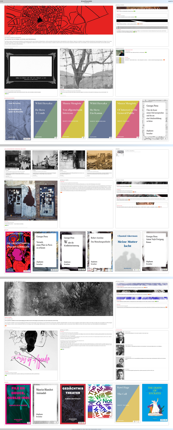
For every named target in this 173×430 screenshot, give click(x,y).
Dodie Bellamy (6, 371)
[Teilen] (7, 100)
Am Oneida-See (9, 319)
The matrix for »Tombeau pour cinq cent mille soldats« (70, 91)
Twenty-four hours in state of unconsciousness (69, 183)
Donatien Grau (127, 49)
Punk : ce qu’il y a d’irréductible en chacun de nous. (125, 11)
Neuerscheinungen (9, 98)
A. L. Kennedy (118, 22)
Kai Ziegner (127, 369)
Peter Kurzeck (127, 332)
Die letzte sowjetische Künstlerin (13, 37)
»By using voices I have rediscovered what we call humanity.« (135, 52)
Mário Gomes (6, 221)
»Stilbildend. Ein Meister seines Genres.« (39, 171)
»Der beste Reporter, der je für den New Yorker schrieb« (15, 171)
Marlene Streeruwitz (119, 205)
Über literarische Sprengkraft (122, 306)
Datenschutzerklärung (94, 429)
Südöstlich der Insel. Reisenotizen (93, 171)
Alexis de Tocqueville (8, 317)
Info (81, 429)
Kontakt (89, 429)
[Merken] (33, 100)
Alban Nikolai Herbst (129, 345)
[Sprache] (170, 1)
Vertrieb (87, 429)
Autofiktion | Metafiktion (129, 151)
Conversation (127, 51)
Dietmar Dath (62, 331)
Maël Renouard (119, 14)
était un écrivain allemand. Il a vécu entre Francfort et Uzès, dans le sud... (137, 333)
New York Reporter (63, 171)
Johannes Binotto (119, 300)
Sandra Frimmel (128, 357)
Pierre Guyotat (62, 89)
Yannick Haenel (119, 9)
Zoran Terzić (6, 89)
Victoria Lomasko (7, 36)
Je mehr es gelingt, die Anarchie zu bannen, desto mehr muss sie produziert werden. (131, 287)
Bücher (6, 382)
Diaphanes (86, 1)
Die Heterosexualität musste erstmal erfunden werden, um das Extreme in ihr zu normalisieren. (133, 294)
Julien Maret (126, 57)
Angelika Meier (119, 189)
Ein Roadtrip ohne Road (9, 222)
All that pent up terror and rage (11, 372)
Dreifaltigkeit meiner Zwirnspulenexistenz (125, 190)
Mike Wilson (118, 197)
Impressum (99, 429)
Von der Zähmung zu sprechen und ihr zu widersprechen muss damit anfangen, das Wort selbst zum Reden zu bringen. (136, 301)
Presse (84, 429)
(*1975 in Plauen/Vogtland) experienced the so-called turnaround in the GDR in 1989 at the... (139, 370)
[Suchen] (2, 1)
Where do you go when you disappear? (123, 186)
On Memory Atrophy (121, 15)
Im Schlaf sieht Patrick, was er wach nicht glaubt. (69, 333)
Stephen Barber (119, 29)
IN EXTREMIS (127, 58)
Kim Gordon (118, 184)
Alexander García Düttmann (120, 286)
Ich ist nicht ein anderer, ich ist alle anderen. (13, 91)
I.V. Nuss (118, 293)
